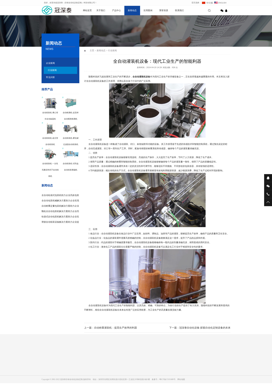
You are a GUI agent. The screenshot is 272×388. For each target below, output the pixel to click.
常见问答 (50, 77)
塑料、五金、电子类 (79, 384)
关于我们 (100, 10)
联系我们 (179, 10)
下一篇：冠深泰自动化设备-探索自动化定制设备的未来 (199, 327)
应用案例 (148, 10)
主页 (92, 50)
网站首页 (87, 10)
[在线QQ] (226, 10)
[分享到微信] (222, 10)
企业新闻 (50, 63)
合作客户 (45, 384)
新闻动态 (132, 10)
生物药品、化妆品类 (79, 380)
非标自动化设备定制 (78, 355)
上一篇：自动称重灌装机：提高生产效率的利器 (110, 327)
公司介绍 (45, 375)
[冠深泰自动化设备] (53, 10)
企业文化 (45, 380)
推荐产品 (47, 89)
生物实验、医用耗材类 (80, 375)
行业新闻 (52, 70)
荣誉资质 (163, 10)
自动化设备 (60, 355)
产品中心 (116, 10)
